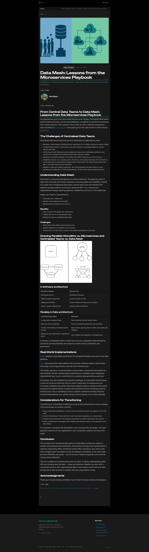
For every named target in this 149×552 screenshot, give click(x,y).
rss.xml (108, 547)
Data (42, 488)
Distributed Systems (84, 488)
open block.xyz (101, 535)
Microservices (60, 488)
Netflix (42, 356)
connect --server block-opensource (102, 531)
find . (106, 3)
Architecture (71, 488)
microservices (59, 128)
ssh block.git (100, 524)
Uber (42, 363)
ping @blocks (100, 527)
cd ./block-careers (45, 533)
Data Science (50, 488)
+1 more (95, 488)
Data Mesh (44, 130)
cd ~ (42, 3)
